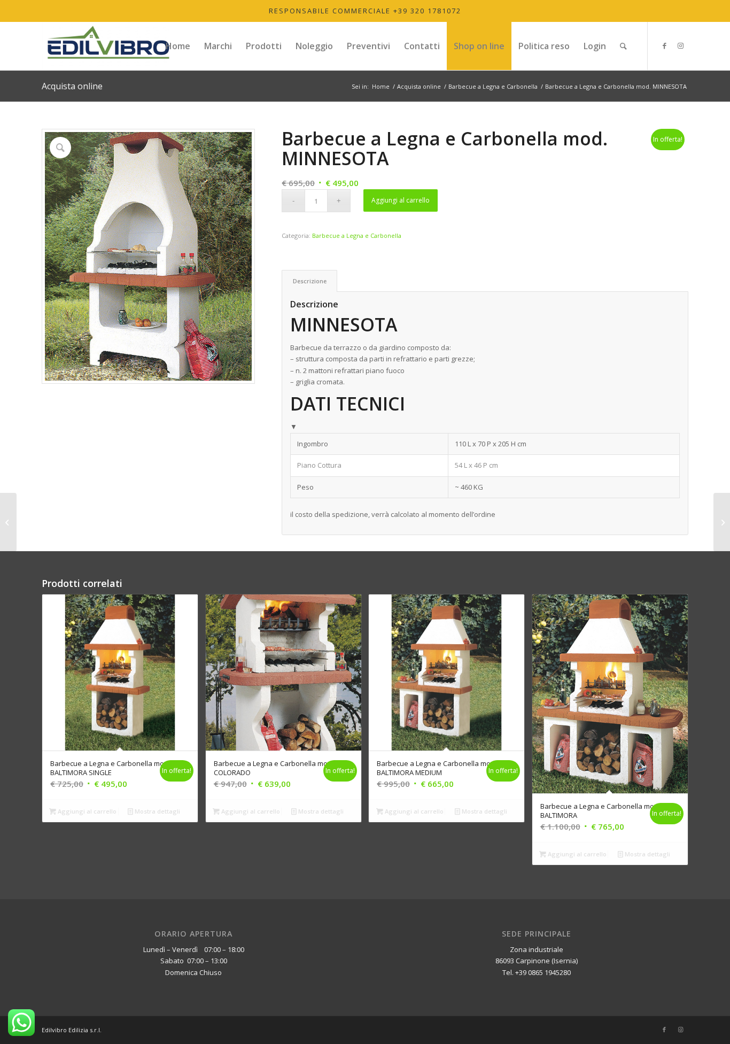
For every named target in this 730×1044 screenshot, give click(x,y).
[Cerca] (623, 46)
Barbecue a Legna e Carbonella (356, 235)
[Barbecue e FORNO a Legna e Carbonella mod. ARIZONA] (721, 522)
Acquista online (72, 86)
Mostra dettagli (156, 811)
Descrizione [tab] (310, 281)
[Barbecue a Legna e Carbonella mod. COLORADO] (8, 522)
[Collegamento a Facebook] (664, 45)
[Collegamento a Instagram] (680, 45)
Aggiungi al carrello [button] (86, 811)
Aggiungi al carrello (400, 200)
